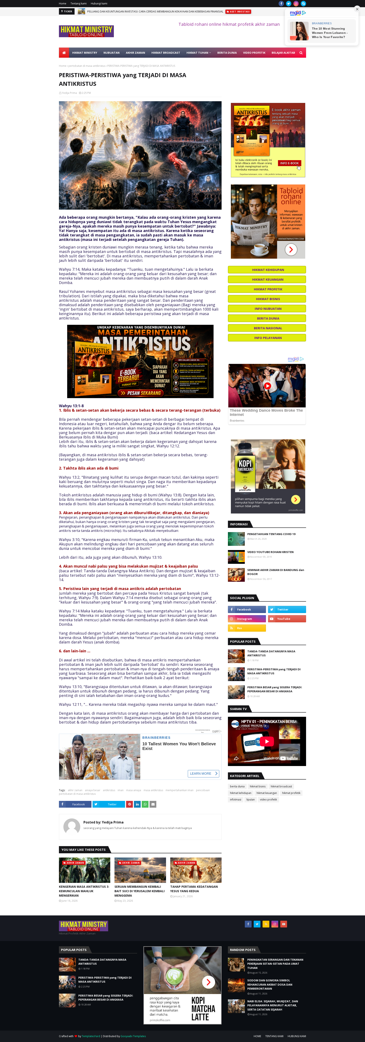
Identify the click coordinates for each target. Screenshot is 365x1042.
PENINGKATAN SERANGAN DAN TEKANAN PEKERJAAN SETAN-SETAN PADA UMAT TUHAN (275, 964)
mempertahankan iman (179, 790)
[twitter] (288, 3)
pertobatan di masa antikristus (86, 66)
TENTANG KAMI (274, 1036)
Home (62, 3)
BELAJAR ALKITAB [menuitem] (283, 53)
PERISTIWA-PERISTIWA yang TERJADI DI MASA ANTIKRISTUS (274, 671)
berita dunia (237, 786)
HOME (257, 1036)
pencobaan (203, 790)
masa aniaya (133, 790)
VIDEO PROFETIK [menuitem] (254, 53)
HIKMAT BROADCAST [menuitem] (165, 53)
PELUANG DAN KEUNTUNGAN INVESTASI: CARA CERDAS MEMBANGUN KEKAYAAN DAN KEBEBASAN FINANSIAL (155, 11)
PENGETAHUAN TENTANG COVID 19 (271, 534)
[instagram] (296, 3)
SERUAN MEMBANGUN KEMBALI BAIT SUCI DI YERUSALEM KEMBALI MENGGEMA (139, 891)
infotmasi (235, 799)
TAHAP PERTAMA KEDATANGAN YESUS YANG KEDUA (194, 889)
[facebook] (281, 3)
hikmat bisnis (258, 786)
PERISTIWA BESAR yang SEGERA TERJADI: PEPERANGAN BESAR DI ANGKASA (274, 689)
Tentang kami (79, 3)
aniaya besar (92, 790)
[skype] (303, 3)
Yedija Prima (69, 93)
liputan (251, 799)
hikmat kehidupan (240, 793)
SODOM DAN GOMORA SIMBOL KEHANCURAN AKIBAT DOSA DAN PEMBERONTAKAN (269, 984)
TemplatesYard (91, 1036)
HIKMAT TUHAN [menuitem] (197, 53)
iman (121, 790)
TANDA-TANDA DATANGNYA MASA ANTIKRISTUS (271, 653)
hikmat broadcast (281, 786)
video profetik (268, 799)
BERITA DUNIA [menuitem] (227, 53)
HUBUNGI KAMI (297, 1036)
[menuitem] (64, 53)
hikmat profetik (291, 793)
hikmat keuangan (267, 793)
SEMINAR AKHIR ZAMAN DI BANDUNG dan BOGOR (275, 572)
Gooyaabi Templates (133, 1036)
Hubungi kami (99, 3)
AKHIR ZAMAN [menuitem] (135, 53)
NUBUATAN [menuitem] (112, 53)
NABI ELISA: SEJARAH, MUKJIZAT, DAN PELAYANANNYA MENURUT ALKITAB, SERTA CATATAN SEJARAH (272, 1005)
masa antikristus (153, 790)
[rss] (247, 628)
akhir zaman (75, 790)
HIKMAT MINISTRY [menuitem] (84, 53)
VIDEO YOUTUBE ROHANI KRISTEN (270, 552)
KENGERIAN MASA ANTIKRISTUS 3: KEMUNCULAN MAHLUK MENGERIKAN (84, 891)
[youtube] (287, 618)
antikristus (109, 790)
